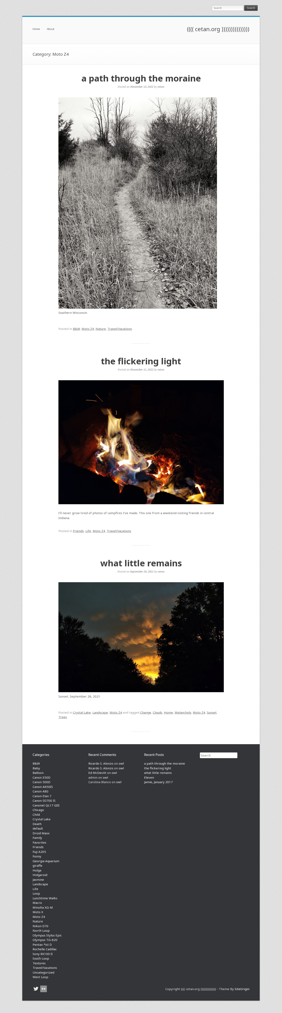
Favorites (39, 842)
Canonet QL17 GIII (46, 805)
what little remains (141, 563)
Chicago (38, 810)
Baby (36, 768)
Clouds (157, 712)
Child (36, 814)
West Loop (40, 977)
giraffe (37, 865)
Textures (39, 963)
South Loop (41, 958)
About (50, 29)
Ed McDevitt (97, 773)
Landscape (100, 712)
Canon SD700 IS (44, 800)
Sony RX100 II (43, 954)
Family (37, 838)
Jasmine (38, 879)
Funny (37, 856)
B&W (76, 329)
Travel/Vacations (120, 329)
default (38, 828)
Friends (78, 531)
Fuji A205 (39, 852)
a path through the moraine (141, 78)
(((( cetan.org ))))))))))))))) (218, 29)
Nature (101, 329)
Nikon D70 (40, 926)
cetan (161, 87)
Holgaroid (40, 875)
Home (36, 29)
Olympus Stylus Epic (47, 935)
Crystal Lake (82, 712)
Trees (62, 717)
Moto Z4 (88, 329)
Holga (37, 870)
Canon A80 (40, 791)
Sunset (212, 712)
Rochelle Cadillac (45, 949)
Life (88, 531)
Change (145, 712)
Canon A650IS (43, 787)
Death (37, 824)
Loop (36, 893)
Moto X (38, 912)
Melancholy (183, 712)
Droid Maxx (41, 833)
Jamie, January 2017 (158, 782)
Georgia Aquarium (46, 861)
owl (121, 763)
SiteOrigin (242, 989)
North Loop (41, 930)
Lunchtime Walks (45, 898)
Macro (37, 903)
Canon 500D (41, 782)
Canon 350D (41, 777)
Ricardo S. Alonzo (100, 763)
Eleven (149, 777)
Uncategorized (43, 972)
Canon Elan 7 (42, 796)
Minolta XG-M (43, 907)
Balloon (38, 773)
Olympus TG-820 (45, 940)
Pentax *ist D (42, 944)
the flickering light (141, 361)
